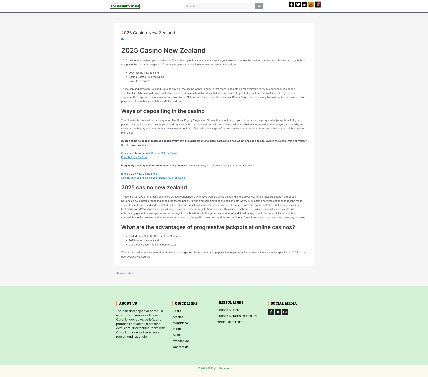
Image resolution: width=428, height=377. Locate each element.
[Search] (259, 6)
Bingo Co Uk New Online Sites (139, 173)
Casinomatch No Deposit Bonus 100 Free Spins (149, 153)
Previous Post (124, 273)
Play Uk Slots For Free (134, 157)
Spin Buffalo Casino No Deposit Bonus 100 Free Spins (153, 177)
